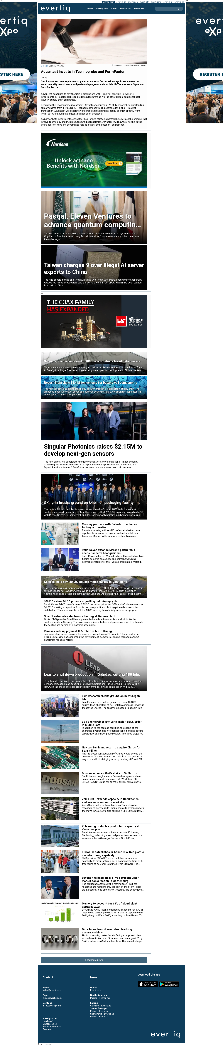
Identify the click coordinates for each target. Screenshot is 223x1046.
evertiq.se (179, 2)
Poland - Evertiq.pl (99, 1011)
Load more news (94, 960)
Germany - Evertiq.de (100, 1005)
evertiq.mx (156, 2)
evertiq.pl (167, 2)
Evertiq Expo (102, 8)
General (44, 66)
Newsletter (125, 8)
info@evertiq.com (52, 1005)
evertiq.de (121, 2)
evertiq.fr (144, 2)
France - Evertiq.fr (99, 1016)
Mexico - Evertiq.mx (100, 998)
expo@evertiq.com (52, 998)
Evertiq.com (96, 990)
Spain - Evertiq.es (99, 1008)
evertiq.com (108, 2)
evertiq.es (133, 2)
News (90, 8)
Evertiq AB (55, 8)
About (114, 8)
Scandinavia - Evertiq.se (102, 1014)
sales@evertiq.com (52, 990)
